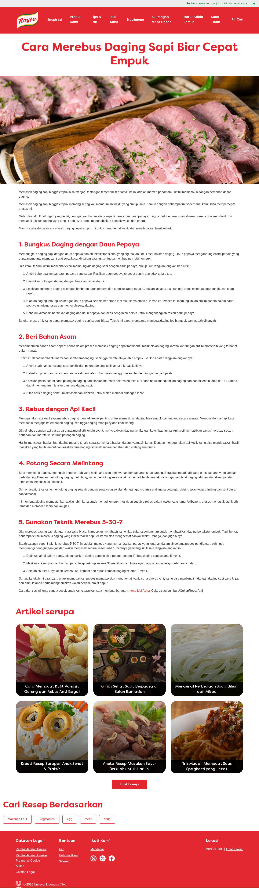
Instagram (93, 858)
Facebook (112, 858)
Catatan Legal (25, 872)
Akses (20, 866)
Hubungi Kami (68, 855)
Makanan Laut (17, 819)
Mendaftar (97, 849)
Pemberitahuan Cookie (31, 855)
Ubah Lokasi (234, 849)
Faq (61, 849)
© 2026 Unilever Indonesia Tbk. (44, 884)
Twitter (103, 858)
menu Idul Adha (139, 590)
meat (88, 819)
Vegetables (47, 819)
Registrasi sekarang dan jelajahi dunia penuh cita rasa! (219, 3)
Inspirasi (55, 19)
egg (69, 819)
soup (107, 819)
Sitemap (64, 861)
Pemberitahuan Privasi (31, 849)
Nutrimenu (135, 19)
